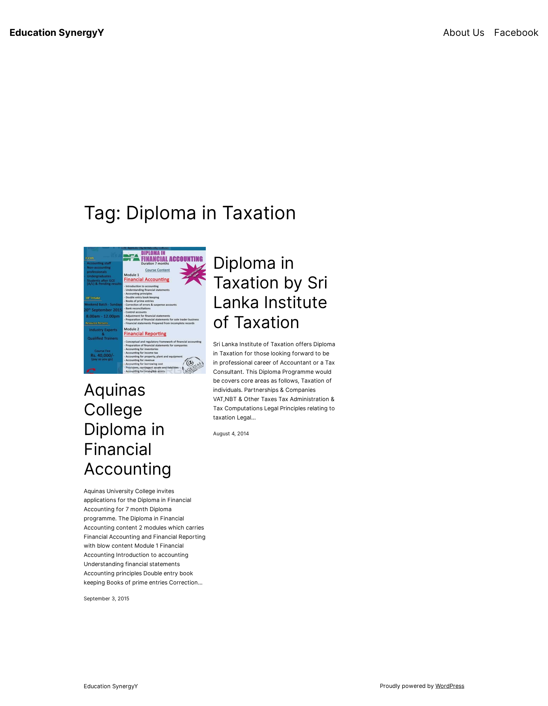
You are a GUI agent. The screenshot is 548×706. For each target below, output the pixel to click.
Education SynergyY (57, 32)
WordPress (449, 686)
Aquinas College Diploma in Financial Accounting (128, 429)
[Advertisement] (274, 116)
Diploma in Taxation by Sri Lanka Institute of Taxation (270, 292)
